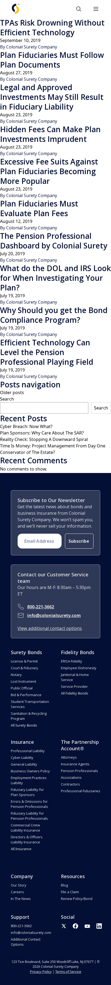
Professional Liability (28, 750)
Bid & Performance (26, 694)
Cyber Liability (22, 757)
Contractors (70, 784)
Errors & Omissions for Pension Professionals (29, 804)
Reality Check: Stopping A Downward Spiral (44, 439)
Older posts (12, 392)
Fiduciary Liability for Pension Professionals (29, 816)
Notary (16, 674)
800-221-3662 (40, 607)
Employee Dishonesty (78, 667)
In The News (21, 898)
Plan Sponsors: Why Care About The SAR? (42, 433)
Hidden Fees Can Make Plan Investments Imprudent (50, 134)
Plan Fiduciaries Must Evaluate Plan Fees (39, 208)
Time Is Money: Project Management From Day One (52, 446)
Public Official (22, 688)
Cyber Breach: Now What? (26, 426)
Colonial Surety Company (31, 47)
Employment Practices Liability (29, 780)
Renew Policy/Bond (76, 898)
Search (7, 399)
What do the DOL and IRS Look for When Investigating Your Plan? (55, 278)
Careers (17, 891)
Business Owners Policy (30, 771)
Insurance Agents (75, 764)
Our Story (18, 885)
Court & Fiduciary (24, 667)
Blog (64, 885)
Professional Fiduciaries (80, 790)
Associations (71, 777)
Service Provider (74, 686)
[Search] (81, 9)
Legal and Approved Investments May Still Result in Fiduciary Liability (51, 97)
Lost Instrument (23, 681)
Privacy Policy (41, 971)
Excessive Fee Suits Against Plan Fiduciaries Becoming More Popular (49, 171)
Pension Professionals (79, 770)
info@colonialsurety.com (54, 615)
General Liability (24, 764)
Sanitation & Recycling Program (29, 716)
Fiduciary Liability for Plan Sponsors (27, 792)
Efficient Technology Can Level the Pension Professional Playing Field (46, 352)
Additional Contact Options (25, 942)
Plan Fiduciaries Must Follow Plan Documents (52, 60)
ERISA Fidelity (71, 661)
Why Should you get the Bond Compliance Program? (53, 315)
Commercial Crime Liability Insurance (25, 828)
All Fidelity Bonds (74, 693)
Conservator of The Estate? (27, 452)
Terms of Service (68, 971)
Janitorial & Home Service (75, 677)
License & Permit (24, 661)
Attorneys (69, 757)
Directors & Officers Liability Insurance (27, 839)
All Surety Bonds (24, 725)
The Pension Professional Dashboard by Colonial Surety (53, 241)
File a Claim (70, 891)
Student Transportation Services (30, 704)
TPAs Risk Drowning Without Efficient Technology (52, 27)
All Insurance (21, 848)
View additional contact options (50, 628)
